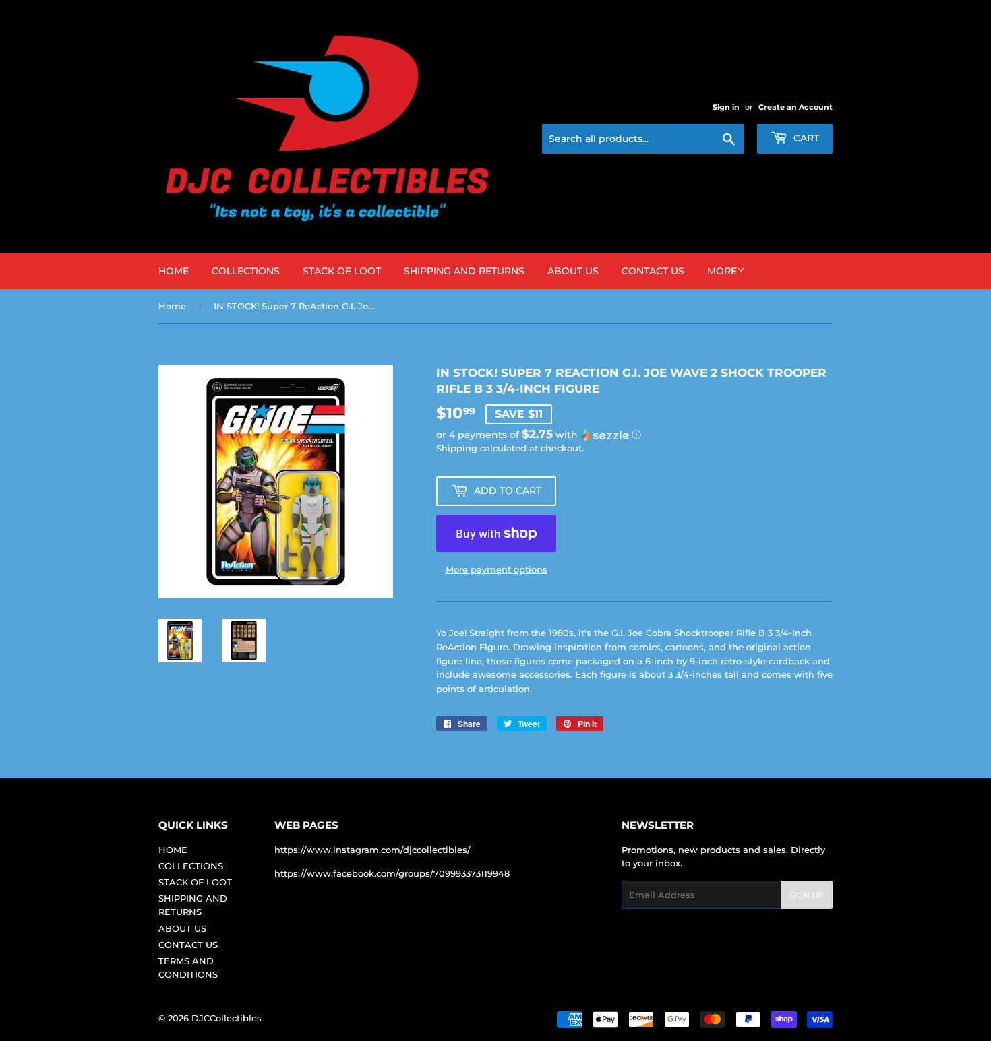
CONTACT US (653, 271)
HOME (173, 271)
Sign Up (806, 895)
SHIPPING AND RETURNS (464, 271)
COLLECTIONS (246, 271)
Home (172, 306)
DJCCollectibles (226, 1018)
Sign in (726, 107)
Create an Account (795, 107)
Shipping (456, 448)
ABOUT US (573, 271)
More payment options (496, 569)
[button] (634, 434)
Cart (805, 138)
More (722, 271)
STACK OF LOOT (342, 271)
